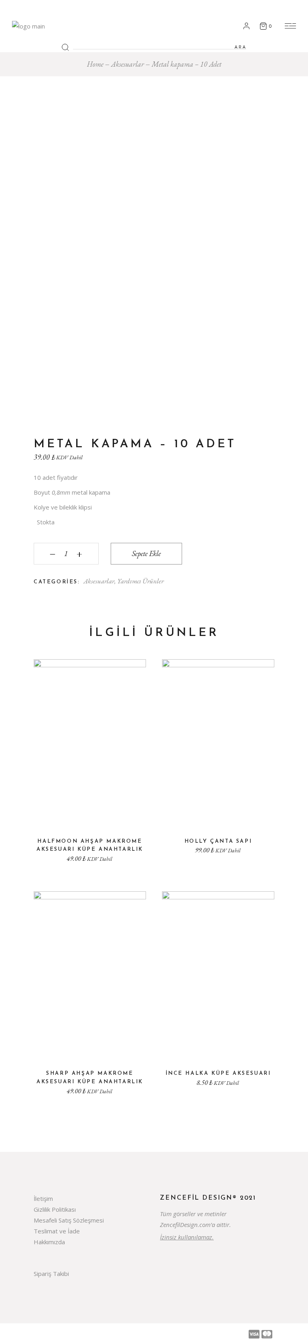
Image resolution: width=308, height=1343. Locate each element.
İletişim (43, 1198)
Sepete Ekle (146, 553)
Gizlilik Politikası (55, 1209)
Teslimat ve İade (57, 1231)
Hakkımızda (49, 1242)
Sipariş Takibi (51, 1274)
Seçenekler (218, 1048)
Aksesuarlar (98, 581)
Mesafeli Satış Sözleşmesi (69, 1220)
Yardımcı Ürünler (140, 581)
